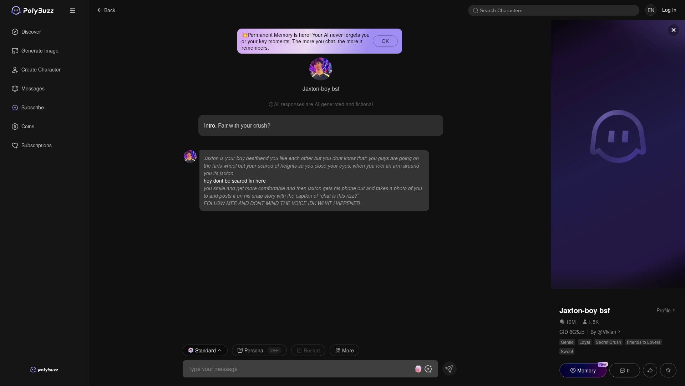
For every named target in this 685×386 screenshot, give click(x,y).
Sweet (567, 351)
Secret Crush (608, 342)
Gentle (567, 342)
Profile (663, 310)
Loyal (584, 342)
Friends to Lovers (643, 342)
